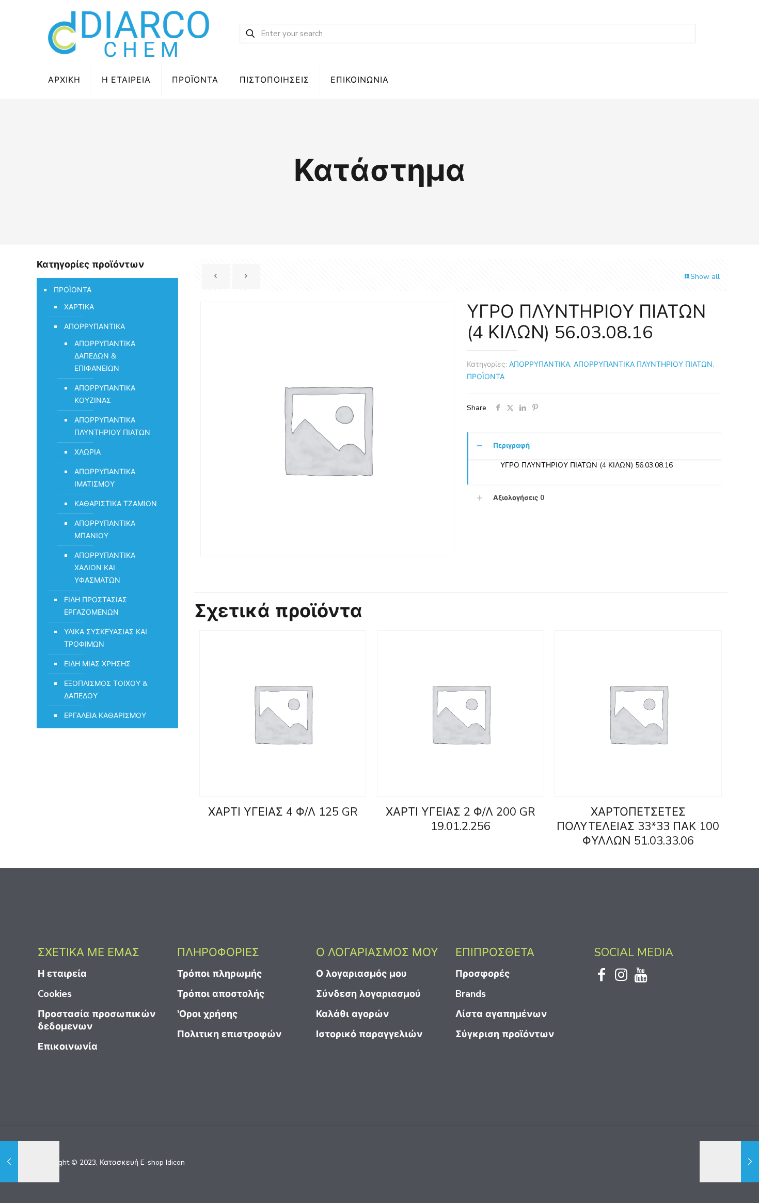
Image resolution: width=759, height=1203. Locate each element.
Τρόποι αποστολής (220, 994)
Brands (470, 994)
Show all (705, 277)
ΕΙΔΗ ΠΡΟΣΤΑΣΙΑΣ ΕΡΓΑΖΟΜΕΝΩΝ (95, 606)
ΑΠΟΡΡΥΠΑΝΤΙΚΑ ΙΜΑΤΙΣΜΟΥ (104, 478)
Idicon (175, 1162)
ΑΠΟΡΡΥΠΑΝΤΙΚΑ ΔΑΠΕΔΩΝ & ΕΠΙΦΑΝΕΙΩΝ (104, 356)
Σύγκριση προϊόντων (504, 1034)
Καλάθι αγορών (352, 1014)
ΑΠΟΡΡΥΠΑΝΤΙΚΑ (539, 364)
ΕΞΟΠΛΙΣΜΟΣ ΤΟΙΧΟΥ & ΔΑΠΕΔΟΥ (106, 690)
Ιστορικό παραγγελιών (369, 1034)
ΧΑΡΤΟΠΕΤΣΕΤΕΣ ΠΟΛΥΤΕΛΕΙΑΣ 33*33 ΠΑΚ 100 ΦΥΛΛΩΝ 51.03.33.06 (638, 826)
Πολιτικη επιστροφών (229, 1034)
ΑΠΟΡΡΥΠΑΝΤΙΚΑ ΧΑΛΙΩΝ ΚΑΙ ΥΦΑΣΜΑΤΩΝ (104, 568)
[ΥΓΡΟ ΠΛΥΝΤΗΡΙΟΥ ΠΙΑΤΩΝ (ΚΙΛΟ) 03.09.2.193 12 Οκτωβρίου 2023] (729, 1161)
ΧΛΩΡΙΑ (87, 452)
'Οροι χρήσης (207, 1014)
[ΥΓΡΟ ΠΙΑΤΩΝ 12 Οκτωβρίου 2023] (29, 1161)
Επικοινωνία (68, 1046)
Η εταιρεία (62, 973)
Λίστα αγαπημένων (501, 1014)
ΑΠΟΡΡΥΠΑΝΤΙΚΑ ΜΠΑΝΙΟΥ (104, 530)
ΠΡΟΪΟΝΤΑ (485, 377)
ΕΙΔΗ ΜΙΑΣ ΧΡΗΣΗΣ (97, 664)
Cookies (55, 994)
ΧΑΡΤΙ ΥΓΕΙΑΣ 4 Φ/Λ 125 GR (283, 812)
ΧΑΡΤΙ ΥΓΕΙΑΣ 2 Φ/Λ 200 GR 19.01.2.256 (460, 819)
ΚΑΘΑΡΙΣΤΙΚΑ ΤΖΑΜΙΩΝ (115, 504)
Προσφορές (482, 973)
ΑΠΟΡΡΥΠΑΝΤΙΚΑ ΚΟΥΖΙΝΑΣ (104, 394)
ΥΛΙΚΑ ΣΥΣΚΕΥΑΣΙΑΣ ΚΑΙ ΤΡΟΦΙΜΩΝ (105, 638)
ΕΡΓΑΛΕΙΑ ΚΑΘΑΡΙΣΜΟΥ (105, 716)
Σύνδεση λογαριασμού (368, 994)
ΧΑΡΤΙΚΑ (79, 307)
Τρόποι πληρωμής (219, 973)
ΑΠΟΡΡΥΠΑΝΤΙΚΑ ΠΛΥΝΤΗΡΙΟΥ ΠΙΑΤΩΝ (643, 364)
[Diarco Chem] (129, 33)
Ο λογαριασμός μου (361, 973)
